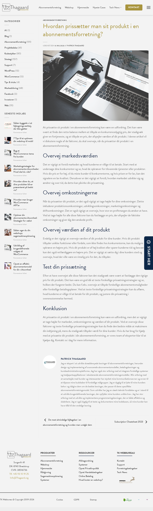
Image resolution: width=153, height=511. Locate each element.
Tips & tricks (10, 82)
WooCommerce (11, 76)
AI (5, 30)
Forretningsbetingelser (127, 468)
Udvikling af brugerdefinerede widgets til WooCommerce (21, 250)
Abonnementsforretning (50, 7)
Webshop (69, 7)
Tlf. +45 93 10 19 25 (19, 474)
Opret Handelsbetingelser (90, 472)
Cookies (59, 499)
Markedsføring (11, 88)
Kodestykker (10, 53)
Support (8, 65)
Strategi (8, 59)
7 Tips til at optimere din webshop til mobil (23, 140)
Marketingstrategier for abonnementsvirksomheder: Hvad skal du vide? (26, 169)
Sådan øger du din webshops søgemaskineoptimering (24, 233)
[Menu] (148, 7)
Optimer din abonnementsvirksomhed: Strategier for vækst (25, 218)
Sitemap (93, 499)
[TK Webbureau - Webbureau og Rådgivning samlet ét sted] (15, 7)
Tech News (114, 7)
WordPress (9, 71)
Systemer (44, 480)
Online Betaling (86, 476)
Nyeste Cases (99, 7)
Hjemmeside (83, 7)
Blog (6, 36)
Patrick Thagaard (75, 45)
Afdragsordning (86, 461)
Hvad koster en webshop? (91, 480)
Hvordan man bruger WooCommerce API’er (23, 202)
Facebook (8, 94)
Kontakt (120, 461)
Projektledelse (10, 47)
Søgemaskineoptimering (51, 476)
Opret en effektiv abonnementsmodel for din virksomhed (22, 266)
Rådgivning (45, 472)
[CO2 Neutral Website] (127, 500)
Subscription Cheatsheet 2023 (129, 422)
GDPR (76, 499)
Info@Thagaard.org (19, 478)
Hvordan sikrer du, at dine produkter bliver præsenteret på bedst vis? (23, 186)
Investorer (9, 99)
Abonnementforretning (15, 42)
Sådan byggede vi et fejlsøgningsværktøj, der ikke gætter (22, 126)
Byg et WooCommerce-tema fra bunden (23, 153)
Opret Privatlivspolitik (89, 468)
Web (6, 105)
